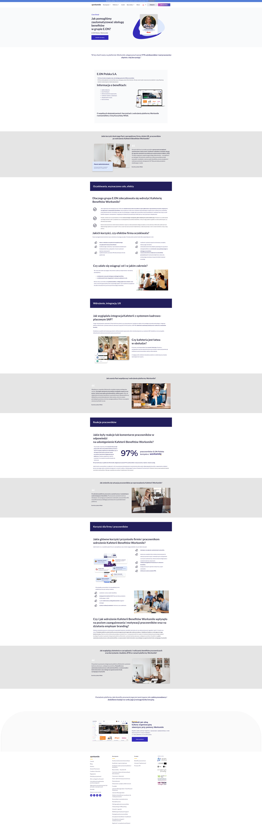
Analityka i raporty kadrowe (119, 763)
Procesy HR (137, 765)
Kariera (92, 766)
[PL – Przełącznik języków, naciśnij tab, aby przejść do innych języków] (144, 5)
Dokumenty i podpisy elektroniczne (121, 783)
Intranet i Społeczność (140, 763)
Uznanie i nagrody (117, 809)
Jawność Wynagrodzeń (118, 792)
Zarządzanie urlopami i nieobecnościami (118, 819)
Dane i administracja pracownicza (121, 778)
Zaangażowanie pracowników (120, 814)
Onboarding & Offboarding (119, 806)
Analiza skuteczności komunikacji (121, 760)
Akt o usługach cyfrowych (97, 779)
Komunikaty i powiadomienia (120, 799)
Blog (91, 764)
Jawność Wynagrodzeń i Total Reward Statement (122, 789)
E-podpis (114, 786)
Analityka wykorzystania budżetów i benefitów (121, 766)
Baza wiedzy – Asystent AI (119, 769)
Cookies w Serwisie (95, 771)
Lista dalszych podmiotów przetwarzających (97, 782)
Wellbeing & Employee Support (120, 811)
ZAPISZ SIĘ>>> (152, 1)
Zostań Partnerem (95, 769)
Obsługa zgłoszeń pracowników (120, 804)
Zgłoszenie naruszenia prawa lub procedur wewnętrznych (98, 786)
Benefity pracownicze (140, 760)
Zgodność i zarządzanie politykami (121, 823)
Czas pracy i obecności (118, 776)
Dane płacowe (116, 781)
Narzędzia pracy (116, 801)
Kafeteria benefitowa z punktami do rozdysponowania (121, 795)
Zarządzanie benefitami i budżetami (121, 816)
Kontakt (92, 789)
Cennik (92, 761)
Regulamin (93, 774)
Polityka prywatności (95, 776)
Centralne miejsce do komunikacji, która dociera (121, 772)
